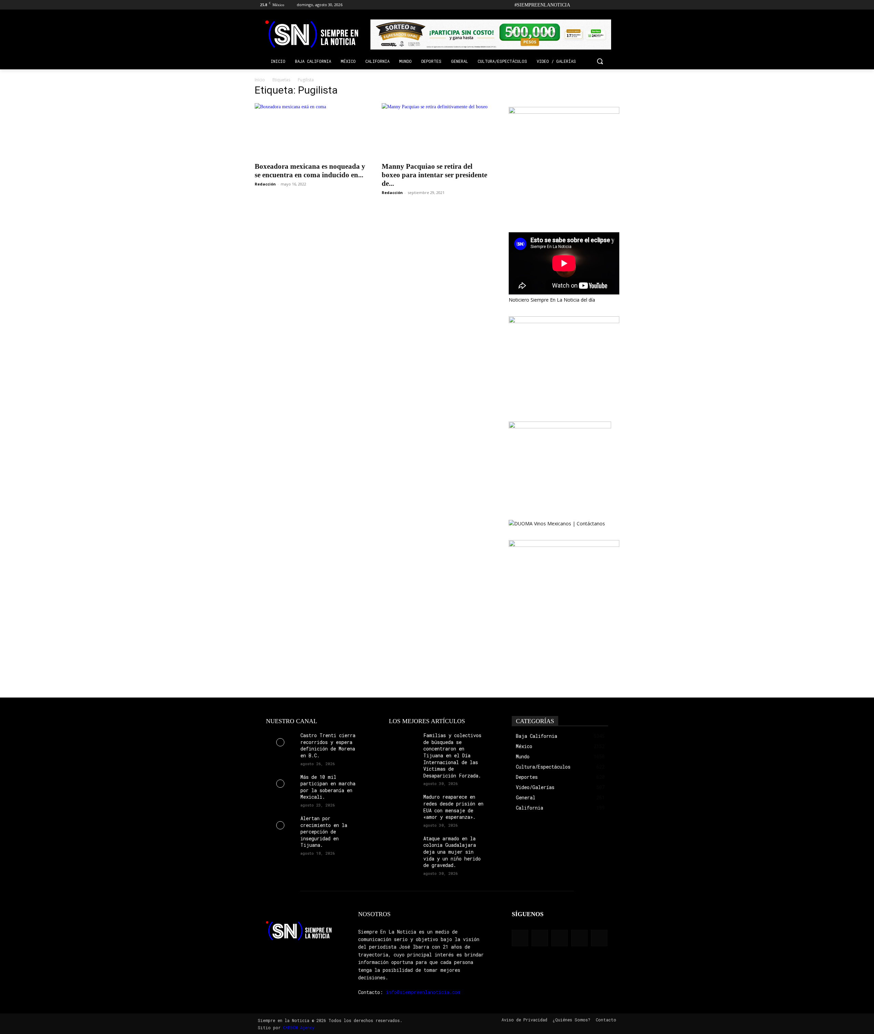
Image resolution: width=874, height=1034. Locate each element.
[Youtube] (615, 5)
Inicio (260, 80)
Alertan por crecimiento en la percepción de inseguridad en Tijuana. (323, 831)
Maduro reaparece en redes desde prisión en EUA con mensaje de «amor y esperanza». (453, 807)
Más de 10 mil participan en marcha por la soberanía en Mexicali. (327, 787)
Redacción (265, 184)
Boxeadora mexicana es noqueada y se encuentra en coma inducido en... (310, 170)
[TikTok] (597, 5)
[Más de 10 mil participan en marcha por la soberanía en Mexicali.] (280, 784)
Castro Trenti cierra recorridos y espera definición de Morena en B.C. (327, 745)
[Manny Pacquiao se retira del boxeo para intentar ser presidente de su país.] (437, 130)
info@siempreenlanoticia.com (423, 992)
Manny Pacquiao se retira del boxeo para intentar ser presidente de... (434, 175)
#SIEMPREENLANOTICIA (542, 5)
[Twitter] (606, 5)
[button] (600, 61)
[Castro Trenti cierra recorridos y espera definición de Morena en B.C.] (280, 742)
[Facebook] (577, 5)
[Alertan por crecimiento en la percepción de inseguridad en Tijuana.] (280, 825)
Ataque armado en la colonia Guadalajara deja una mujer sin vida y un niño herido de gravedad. (452, 851)
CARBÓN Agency (298, 1027)
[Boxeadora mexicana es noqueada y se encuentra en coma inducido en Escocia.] (310, 130)
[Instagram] (587, 5)
